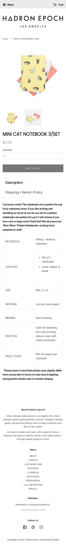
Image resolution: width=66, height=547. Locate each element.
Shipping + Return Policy (23, 192)
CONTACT (33, 460)
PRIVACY (33, 489)
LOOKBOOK (33, 472)
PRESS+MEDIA (33, 480)
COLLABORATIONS (33, 485)
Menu (10, 4)
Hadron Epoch (32, 540)
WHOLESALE (33, 476)
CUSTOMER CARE (33, 464)
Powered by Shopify (49, 540)
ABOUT (33, 456)
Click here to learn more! (33, 510)
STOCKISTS (33, 468)
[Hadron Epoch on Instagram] (41, 528)
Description (14, 182)
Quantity (7, 150)
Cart (60, 4)
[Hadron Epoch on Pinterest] (33, 528)
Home (5, 39)
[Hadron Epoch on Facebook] (25, 528)
